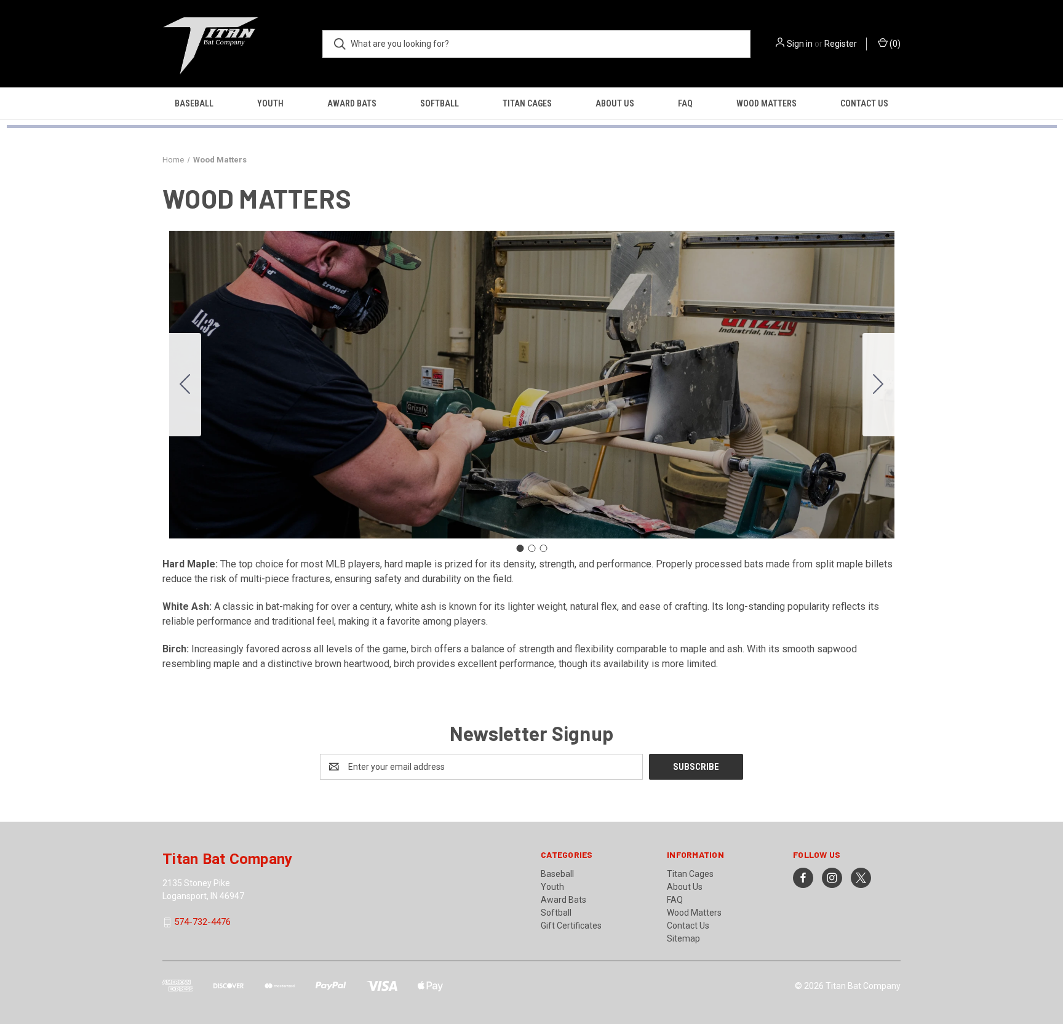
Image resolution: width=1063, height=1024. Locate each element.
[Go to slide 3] (185, 384)
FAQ (685, 103)
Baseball (194, 103)
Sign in (800, 44)
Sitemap (683, 938)
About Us (614, 103)
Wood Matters (766, 103)
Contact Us (864, 103)
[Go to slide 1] (520, 548)
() (894, 44)
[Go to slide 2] (878, 384)
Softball (439, 103)
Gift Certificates (571, 925)
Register (840, 44)
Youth (270, 103)
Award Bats (351, 103)
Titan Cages (527, 103)
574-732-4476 (202, 922)
